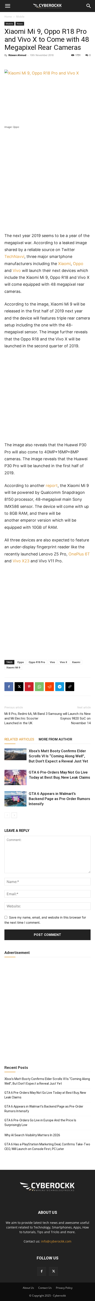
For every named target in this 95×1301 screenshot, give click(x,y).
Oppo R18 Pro (37, 662)
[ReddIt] (49, 686)
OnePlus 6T (79, 554)
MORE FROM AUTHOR (55, 739)
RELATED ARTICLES (19, 739)
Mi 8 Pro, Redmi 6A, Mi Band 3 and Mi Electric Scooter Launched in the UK (26, 718)
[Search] (89, 6)
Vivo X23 (21, 561)
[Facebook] (8, 686)
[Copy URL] (69, 686)
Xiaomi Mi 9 (13, 667)
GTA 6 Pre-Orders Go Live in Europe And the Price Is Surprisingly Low (40, 1122)
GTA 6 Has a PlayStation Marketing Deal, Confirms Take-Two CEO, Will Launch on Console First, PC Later (47, 1146)
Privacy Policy (64, 1288)
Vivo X (63, 662)
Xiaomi (64, 263)
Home (8, 16)
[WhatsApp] (39, 686)
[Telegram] (59, 686)
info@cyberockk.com (56, 1241)
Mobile (20, 16)
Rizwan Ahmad (17, 55)
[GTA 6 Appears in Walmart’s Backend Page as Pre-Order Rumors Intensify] (15, 798)
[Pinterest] (29, 686)
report (52, 485)
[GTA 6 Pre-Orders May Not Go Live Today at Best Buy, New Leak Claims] (15, 777)
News (20, 23)
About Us (28, 1288)
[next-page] (14, 815)
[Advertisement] (47, 182)
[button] (7, 6)
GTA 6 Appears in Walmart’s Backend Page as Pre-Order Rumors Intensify (59, 798)
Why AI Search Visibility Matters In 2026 (32, 1135)
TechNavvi (14, 256)
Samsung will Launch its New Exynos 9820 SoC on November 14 (69, 718)
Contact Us (45, 1288)
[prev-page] (7, 815)
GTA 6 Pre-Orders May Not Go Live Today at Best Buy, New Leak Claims (45, 1095)
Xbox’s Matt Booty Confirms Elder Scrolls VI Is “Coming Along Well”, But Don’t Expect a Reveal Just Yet (58, 756)
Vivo (17, 270)
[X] (19, 686)
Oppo (78, 263)
